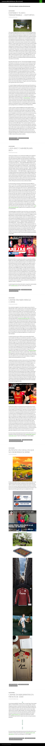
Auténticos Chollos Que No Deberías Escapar (21, 451)
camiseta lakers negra (30, 434)
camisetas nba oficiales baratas (15, 439)
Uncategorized (12, 10)
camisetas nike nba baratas (26, 289)
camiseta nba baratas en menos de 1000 (21, 695)
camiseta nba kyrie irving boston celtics (17, 738)
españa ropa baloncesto (14, 139)
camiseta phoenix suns (15, 714)
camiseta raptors (14, 285)
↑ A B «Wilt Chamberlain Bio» (20, 149)
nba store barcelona (13, 685)
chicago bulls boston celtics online (16, 441)
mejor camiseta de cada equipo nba (16, 739)
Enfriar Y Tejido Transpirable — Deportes (21, 14)
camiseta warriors (29, 732)
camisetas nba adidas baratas (15, 289)
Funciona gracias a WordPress (6, 744)
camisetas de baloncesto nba (23, 318)
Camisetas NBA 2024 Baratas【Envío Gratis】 (12, 1)
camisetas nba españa (13, 684)
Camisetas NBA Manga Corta (20, 301)
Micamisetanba (27, 97)
